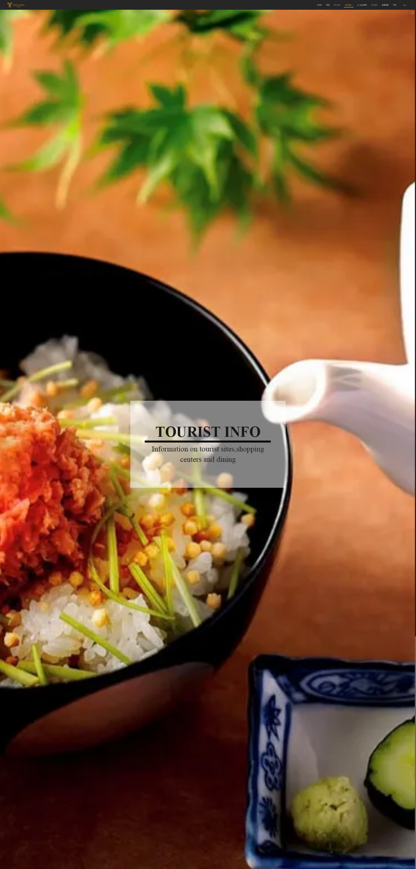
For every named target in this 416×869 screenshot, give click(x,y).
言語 (404, 5)
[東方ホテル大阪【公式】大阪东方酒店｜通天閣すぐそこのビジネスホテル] (16, 5)
